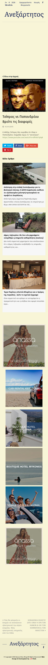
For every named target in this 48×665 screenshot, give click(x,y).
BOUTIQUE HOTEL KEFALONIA (24, 428)
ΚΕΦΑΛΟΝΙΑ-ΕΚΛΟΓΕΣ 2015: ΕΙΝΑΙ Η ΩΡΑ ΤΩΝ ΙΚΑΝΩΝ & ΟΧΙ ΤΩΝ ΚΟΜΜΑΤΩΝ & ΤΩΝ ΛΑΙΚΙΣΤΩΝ (36, 625)
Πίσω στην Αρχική (11, 76)
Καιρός (37, 2)
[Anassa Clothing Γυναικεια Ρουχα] (24, 367)
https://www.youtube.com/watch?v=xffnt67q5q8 (22, 137)
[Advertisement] (24, 48)
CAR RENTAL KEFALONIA (24, 388)
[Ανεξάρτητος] (24, 14)
